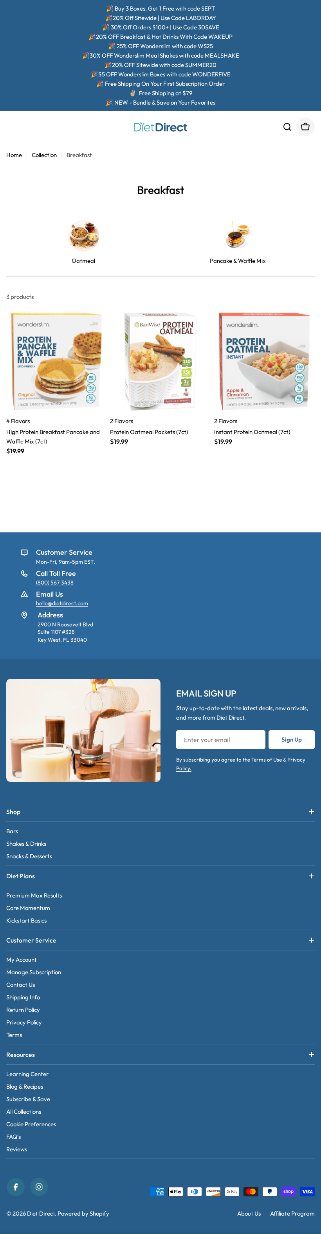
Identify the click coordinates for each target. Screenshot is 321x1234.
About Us (249, 1213)
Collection (44, 155)
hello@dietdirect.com (62, 603)
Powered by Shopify (83, 1213)
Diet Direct (41, 1213)
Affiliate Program (292, 1213)
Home (14, 155)
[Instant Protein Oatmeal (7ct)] (264, 361)
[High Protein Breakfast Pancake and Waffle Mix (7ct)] (56, 361)
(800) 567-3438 (55, 582)
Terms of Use (266, 759)
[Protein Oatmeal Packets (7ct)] (160, 361)
